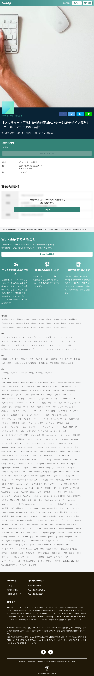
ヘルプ (9, 586)
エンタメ (41, 460)
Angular (4, 520)
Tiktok (56, 549)
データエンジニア (8, 439)
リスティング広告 (57, 480)
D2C (3, 529)
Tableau (29, 549)
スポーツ (37, 496)
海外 (55, 472)
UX (66, 419)
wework (71, 500)
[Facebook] (43, 652)
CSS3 (3, 476)
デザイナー (41, 337)
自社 (59, 492)
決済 (21, 504)
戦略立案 (41, 557)
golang (4, 537)
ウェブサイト (53, 484)
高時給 (62, 451)
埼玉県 (26, 319)
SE (72, 541)
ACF (19, 537)
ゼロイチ (38, 488)
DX (17, 431)
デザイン (66, 395)
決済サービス (19, 557)
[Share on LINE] (88, 114)
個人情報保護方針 (50, 661)
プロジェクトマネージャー (44, 341)
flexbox (43, 537)
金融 (12, 516)
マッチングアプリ (44, 561)
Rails (23, 500)
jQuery (12, 520)
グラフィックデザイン (71, 488)
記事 (26, 455)
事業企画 (76, 435)
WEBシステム (69, 553)
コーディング (13, 476)
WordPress (30, 382)
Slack (48, 390)
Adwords (75, 480)
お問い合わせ (30, 661)
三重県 (48, 327)
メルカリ (11, 464)
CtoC (67, 423)
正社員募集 (54, 363)
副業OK (4, 359)
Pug (55, 537)
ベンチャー (5, 423)
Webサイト (27, 496)
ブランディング (33, 431)
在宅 (65, 492)
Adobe (53, 447)
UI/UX (69, 451)
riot (37, 537)
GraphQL (41, 464)
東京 (22, 533)
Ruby (49, 460)
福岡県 (41, 319)
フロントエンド (59, 390)
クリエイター (65, 508)
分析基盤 (57, 561)
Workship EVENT (35, 586)
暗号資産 (16, 541)
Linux (36, 472)
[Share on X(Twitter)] (71, 114)
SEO (56, 386)
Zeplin (78, 382)
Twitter (69, 533)
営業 (47, 415)
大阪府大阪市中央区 (12, 133)
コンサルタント (52, 435)
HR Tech (60, 423)
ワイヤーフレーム (47, 524)
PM (22, 382)
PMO (42, 549)
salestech (47, 545)
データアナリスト (8, 549)
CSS (38, 403)
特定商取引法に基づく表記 (66, 661)
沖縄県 (48, 323)
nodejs (11, 512)
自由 (32, 492)
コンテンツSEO (7, 500)
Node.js (78, 520)
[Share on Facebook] (63, 114)
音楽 (76, 447)
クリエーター (32, 423)
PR (61, 419)
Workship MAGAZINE (36, 590)
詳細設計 (46, 553)
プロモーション (49, 455)
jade (50, 537)
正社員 (48, 541)
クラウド (35, 419)
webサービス (60, 500)
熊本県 (56, 327)
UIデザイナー (59, 545)
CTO (22, 443)
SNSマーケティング (66, 516)
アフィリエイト (7, 488)
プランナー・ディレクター (11, 341)
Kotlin (18, 516)
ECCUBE (14, 533)
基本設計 (4, 553)
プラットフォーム (8, 419)
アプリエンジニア (66, 520)
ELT (77, 561)
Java (27, 504)
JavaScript (64, 439)
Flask (68, 545)
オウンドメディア (55, 403)
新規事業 (54, 359)
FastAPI (21, 549)
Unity (9, 451)
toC (76, 460)
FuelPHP (24, 492)
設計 (59, 553)
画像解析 (34, 516)
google (52, 533)
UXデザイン (38, 415)
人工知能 (8, 443)
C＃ (78, 553)
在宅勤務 (46, 492)
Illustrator (5, 395)
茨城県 (19, 319)
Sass (18, 488)
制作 (77, 516)
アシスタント (56, 399)
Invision (71, 382)
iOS (28, 460)
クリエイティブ (47, 427)
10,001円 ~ (49, 373)
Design (19, 512)
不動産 (22, 529)
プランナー (27, 411)
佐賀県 (56, 323)
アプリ (48, 407)
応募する (47, 210)
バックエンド (62, 411)
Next (49, 464)
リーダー (44, 533)
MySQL (56, 476)
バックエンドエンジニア (10, 337)
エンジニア (74, 411)
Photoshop (71, 390)
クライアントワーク (36, 399)
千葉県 (4, 323)
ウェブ (38, 492)
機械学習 (21, 439)
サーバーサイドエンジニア (11, 435)
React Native (47, 508)
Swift (34, 460)
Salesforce (74, 439)
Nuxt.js (25, 516)
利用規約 (40, 661)
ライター (30, 386)
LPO (17, 500)
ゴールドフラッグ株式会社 (12, 116)
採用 (32, 407)
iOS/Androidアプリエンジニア (32, 349)
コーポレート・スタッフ (65, 341)
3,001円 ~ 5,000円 (18, 373)
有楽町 (49, 549)
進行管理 (73, 484)
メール (24, 488)
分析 (12, 508)
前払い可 (24, 359)
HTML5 (76, 472)
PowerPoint (60, 524)
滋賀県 (41, 323)
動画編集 (14, 553)
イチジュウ (22, 565)
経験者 (19, 508)
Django (16, 451)
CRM (22, 431)
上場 (36, 549)
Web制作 (17, 496)
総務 (64, 431)
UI (43, 390)
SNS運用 (4, 508)
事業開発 (15, 423)
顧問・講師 (20, 345)
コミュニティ (6, 496)
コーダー (24, 476)
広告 (41, 423)
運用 (53, 411)
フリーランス (75, 403)
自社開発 (48, 488)
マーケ (25, 407)
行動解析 (43, 516)
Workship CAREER (35, 594)
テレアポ (44, 431)
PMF (71, 427)
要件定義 (73, 549)
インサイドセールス (59, 415)
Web (30, 472)
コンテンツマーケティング (63, 407)
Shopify (36, 508)
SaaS (13, 447)
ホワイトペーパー (8, 399)
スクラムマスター (33, 443)
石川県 (63, 327)
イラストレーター (65, 447)
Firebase (21, 464)
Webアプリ (20, 460)
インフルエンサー (34, 529)
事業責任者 (62, 504)
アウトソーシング (41, 520)
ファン (74, 508)
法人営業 (17, 407)
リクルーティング (8, 561)
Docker (16, 382)
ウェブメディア (7, 480)
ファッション (65, 435)
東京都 (4, 319)
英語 (21, 553)
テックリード (47, 443)
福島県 (63, 323)
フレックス (38, 500)
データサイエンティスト (63, 337)
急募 (31, 359)
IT (76, 427)
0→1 (31, 488)
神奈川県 (72, 319)
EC (62, 476)
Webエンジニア (75, 504)
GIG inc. (41, 673)
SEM (68, 480)
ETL (72, 561)
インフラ (26, 419)
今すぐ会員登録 (48, 254)
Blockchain (35, 541)
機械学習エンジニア (68, 512)
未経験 (42, 476)
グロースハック (31, 480)
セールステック (36, 545)
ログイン (76, 3)
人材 (19, 419)
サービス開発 (12, 529)
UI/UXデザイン (7, 524)
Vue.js (76, 451)
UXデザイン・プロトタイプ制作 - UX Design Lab (38, 607)
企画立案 (14, 415)
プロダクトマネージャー (10, 472)
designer (68, 537)
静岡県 (19, 323)
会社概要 (22, 661)
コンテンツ (50, 423)
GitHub (20, 520)
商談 (66, 557)
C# (59, 455)
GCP (33, 464)
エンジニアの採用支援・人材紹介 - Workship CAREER (40, 617)
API (32, 504)
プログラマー (31, 553)
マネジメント (36, 455)
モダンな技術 (39, 451)
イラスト (19, 455)
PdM (24, 472)
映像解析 (52, 516)
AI (2, 443)
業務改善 (28, 520)
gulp (31, 537)
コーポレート (55, 431)
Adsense (61, 533)
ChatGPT (32, 565)
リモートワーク (26, 415)
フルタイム (48, 500)
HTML (31, 403)
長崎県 (11, 327)
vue (54, 492)
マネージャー (6, 557)
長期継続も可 (52, 451)
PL (16, 524)
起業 (16, 443)
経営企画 (40, 435)
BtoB (65, 427)
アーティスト (68, 460)
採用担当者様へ (13, 590)
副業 (3, 386)
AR (68, 455)
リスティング (34, 390)
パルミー (52, 504)
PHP (3, 382)
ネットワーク (25, 524)
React (62, 464)
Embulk (66, 561)
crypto (8, 541)
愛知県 (56, 319)
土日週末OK (43, 363)
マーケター (38, 411)
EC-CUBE (5, 533)
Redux (3, 512)
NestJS (78, 529)
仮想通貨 (4, 516)
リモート (4, 415)
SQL (74, 524)
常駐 (55, 508)
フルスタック (46, 472)
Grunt (25, 537)
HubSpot (4, 447)
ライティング (47, 386)
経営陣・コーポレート (10, 349)
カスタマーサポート (24, 447)
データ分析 (43, 480)
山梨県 (33, 327)
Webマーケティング (68, 386)
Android (41, 468)
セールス (27, 341)
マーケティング (29, 337)
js (61, 484)
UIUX (47, 411)
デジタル (37, 439)
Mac (28, 533)
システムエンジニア (61, 541)
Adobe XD (62, 382)
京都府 (11, 323)
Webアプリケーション (10, 492)
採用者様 (66, 3)
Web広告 (4, 390)
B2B (48, 476)
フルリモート (34, 427)
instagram (20, 484)
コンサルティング (50, 439)
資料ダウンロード (14, 594)
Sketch (52, 382)
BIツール (57, 488)
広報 (49, 337)
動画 (23, 423)
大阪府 (11, 319)
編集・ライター (7, 345)
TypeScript (5, 468)
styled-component (66, 529)
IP (42, 541)
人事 (69, 345)
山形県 (63, 319)
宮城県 (41, 327)
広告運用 (14, 390)
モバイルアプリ (29, 561)
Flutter (33, 468)
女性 (19, 561)
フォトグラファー (71, 349)
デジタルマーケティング (64, 443)
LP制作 (35, 524)
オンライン (31, 557)
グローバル (39, 447)
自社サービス (6, 407)
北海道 (26, 323)
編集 (44, 403)
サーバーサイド (7, 455)
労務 (9, 386)
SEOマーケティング (54, 557)
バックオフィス (19, 386)
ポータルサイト (65, 472)
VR (63, 455)
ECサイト (27, 508)
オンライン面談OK (29, 363)
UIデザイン (22, 399)
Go (28, 464)
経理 (61, 537)
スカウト (39, 407)
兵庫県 (48, 319)
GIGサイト (11, 607)
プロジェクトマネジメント (62, 468)
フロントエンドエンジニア (37, 345)
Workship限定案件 (8, 565)
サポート (66, 399)
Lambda (35, 533)
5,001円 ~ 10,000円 (35, 373)
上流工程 (64, 549)
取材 (38, 386)
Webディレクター (53, 395)
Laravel (19, 403)
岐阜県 (78, 323)
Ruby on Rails (26, 451)
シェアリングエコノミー (10, 427)
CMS (39, 382)
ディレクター (16, 411)
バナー (58, 427)
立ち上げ (54, 419)
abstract (12, 537)
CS (70, 492)
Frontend (15, 468)
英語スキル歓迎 (67, 363)
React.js (70, 464)
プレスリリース (50, 496)
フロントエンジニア (9, 504)
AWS (9, 382)
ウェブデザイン (71, 476)
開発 (66, 484)
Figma (45, 382)
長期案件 (77, 359)
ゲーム (37, 512)
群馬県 (19, 327)
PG (39, 553)
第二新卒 (76, 496)
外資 (47, 447)
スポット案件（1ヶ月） (10, 363)
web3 (76, 537)
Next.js (55, 464)
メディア (45, 419)
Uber (24, 427)
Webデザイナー (7, 460)
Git (74, 399)
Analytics (19, 480)
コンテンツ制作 (7, 484)
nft (2, 541)
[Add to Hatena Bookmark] (80, 114)
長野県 (26, 327)
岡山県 (4, 327)
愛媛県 (33, 323)
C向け (3, 464)
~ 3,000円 (5, 373)
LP (27, 484)
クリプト (25, 541)
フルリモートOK (41, 359)
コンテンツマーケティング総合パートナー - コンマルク (60, 620)
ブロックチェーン (50, 529)
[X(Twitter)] (50, 652)
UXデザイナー (6, 545)
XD (47, 399)
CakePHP (33, 476)
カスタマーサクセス (54, 349)
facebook (23, 390)
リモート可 (14, 359)
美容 (69, 524)
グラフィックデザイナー (34, 395)
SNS (66, 403)
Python (29, 439)
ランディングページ (38, 484)
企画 (48, 468)
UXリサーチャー (21, 545)
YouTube (77, 533)
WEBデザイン (74, 419)
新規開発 (61, 496)
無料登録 (87, 3)
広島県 (33, 319)
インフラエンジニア (57, 345)
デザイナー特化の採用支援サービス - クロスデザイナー (50, 610)
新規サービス (29, 435)
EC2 (25, 403)
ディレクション (17, 395)
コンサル (24, 468)
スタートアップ (66, 359)
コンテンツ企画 (7, 431)
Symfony (53, 520)
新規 (68, 496)
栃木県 (71, 323)
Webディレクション (50, 512)
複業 (29, 500)
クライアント (41, 504)
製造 (54, 553)
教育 (3, 451)
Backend (57, 460)
